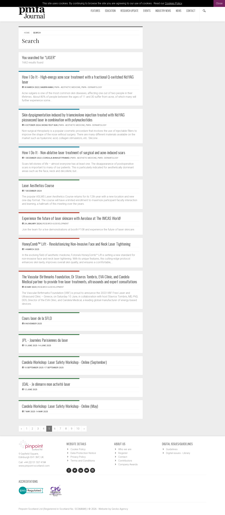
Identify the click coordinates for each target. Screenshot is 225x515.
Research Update (129, 11)
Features (95, 11)
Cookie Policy (77, 449)
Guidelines (172, 449)
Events (147, 11)
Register (123, 453)
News (178, 11)
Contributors (125, 460)
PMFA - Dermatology (91, 87)
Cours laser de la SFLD (37, 318)
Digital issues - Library (178, 453)
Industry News (163, 11)
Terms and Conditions (82, 460)
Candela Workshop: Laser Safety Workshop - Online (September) (64, 362)
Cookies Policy (173, 3)
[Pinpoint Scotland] (31, 444)
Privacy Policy (78, 456)
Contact (190, 11)
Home (27, 33)
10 (77, 428)
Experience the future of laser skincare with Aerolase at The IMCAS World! (71, 218)
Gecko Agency (120, 508)
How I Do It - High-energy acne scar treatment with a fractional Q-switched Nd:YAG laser (78, 79)
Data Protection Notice (83, 453)
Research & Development (56, 224)
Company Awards (128, 464)
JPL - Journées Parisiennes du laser (45, 340)
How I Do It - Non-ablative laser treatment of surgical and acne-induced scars (73, 152)
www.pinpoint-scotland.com (34, 465)
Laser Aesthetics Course (38, 185)
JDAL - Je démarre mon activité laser (46, 384)
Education (110, 11)
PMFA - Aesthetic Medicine (67, 87)
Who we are (124, 449)
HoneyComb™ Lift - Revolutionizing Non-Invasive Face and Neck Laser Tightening (76, 244)
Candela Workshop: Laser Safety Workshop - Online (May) (60, 406)
